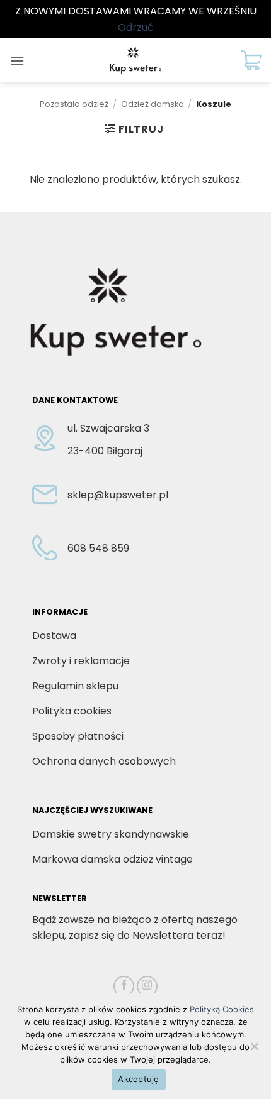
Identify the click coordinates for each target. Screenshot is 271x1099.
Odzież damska (152, 104)
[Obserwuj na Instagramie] (147, 986)
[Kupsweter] (135, 60)
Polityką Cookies (222, 1009)
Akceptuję (138, 1079)
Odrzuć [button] (136, 27)
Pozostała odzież (74, 104)
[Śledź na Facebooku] (123, 986)
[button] (17, 60)
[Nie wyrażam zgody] (254, 1050)
